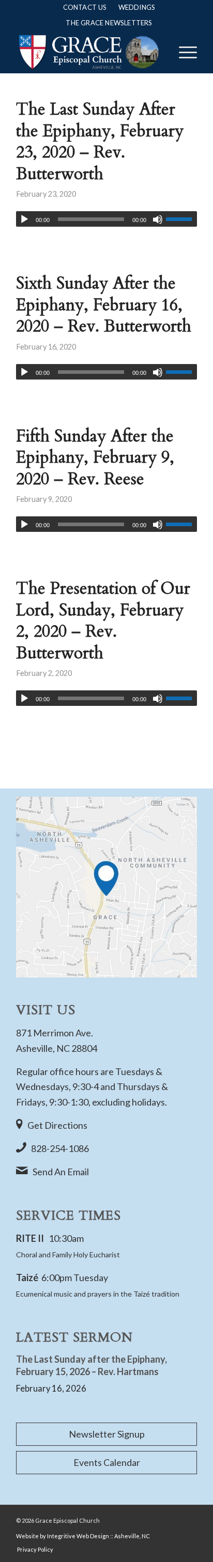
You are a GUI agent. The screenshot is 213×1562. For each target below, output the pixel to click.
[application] (106, 219)
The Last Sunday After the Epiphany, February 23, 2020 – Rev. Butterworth (100, 141)
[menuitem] (85, 7)
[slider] (181, 219)
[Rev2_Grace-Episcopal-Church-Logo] (88, 52)
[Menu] (183, 52)
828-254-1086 (60, 1148)
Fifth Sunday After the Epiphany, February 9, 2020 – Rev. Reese (95, 458)
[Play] (24, 219)
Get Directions (57, 1125)
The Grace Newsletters (109, 23)
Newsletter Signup (107, 1434)
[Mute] (158, 219)
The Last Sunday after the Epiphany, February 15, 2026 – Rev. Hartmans (91, 1365)
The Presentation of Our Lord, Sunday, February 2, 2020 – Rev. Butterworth (103, 621)
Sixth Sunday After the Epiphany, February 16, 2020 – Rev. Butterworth (103, 305)
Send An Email (61, 1171)
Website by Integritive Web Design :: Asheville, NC (83, 1536)
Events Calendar (106, 1462)
